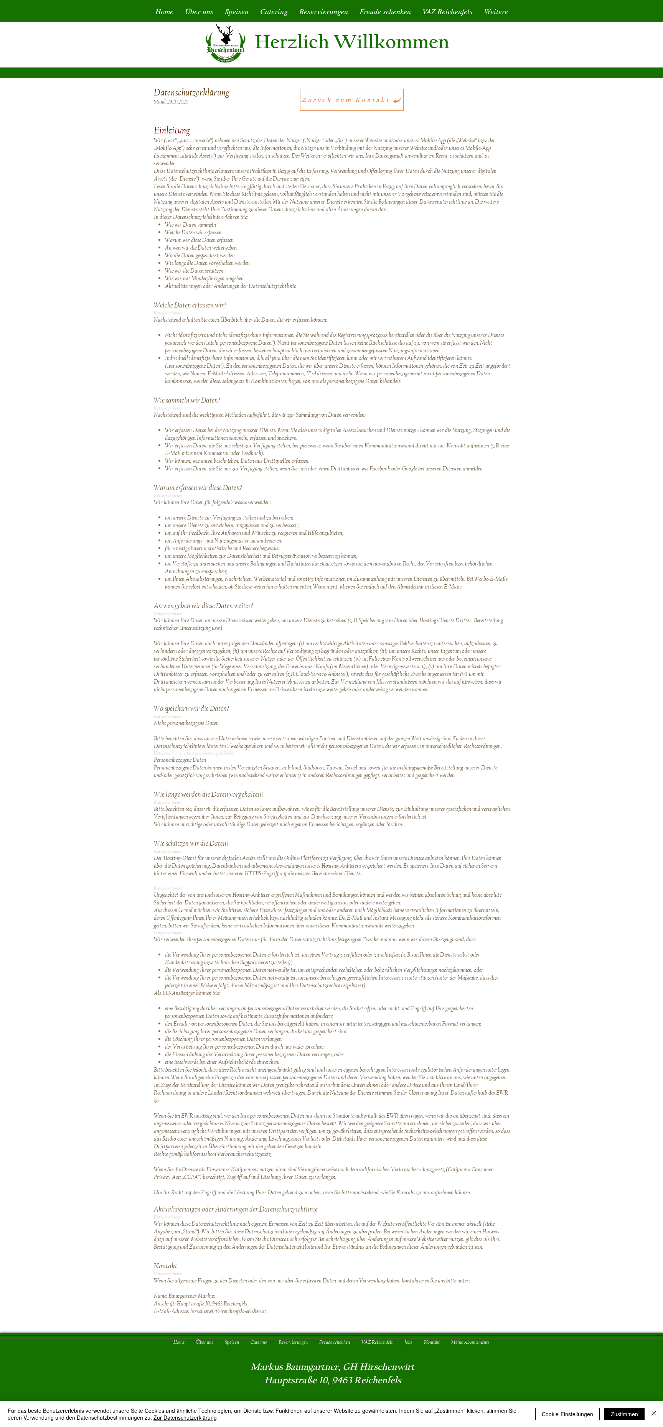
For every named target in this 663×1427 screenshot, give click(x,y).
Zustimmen (624, 1414)
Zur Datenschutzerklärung (185, 1417)
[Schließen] (653, 1414)
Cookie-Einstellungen (567, 1414)
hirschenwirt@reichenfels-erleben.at (228, 1311)
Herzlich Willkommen (352, 42)
